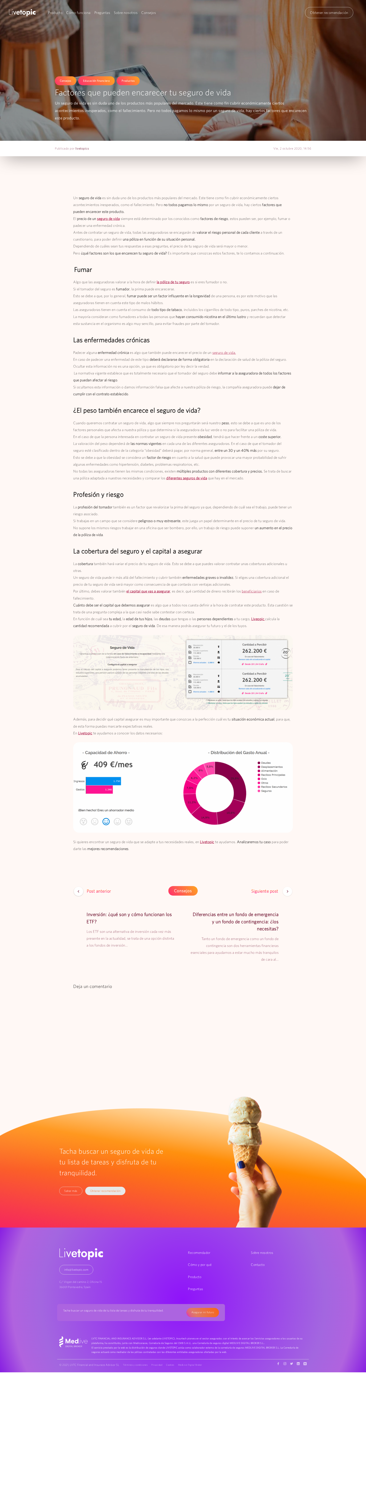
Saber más (70, 1190)
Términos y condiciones (135, 1365)
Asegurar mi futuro (202, 1312)
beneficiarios (252, 591)
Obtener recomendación (329, 12)
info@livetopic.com (76, 1269)
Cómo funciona (78, 12)
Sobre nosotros (125, 12)
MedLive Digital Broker (190, 1365)
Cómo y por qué (200, 1265)
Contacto (258, 1265)
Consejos (148, 12)
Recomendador (199, 1253)
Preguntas (102, 12)
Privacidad (156, 1365)
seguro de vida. (224, 352)
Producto (55, 12)
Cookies (170, 1365)
